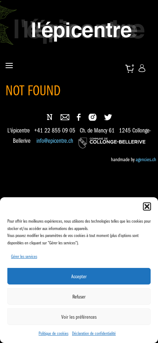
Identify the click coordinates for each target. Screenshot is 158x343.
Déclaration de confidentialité (94, 333)
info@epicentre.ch (54, 141)
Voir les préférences (79, 317)
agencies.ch (146, 159)
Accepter (79, 276)
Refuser (79, 296)
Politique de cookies (53, 333)
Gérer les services (24, 256)
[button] (147, 206)
